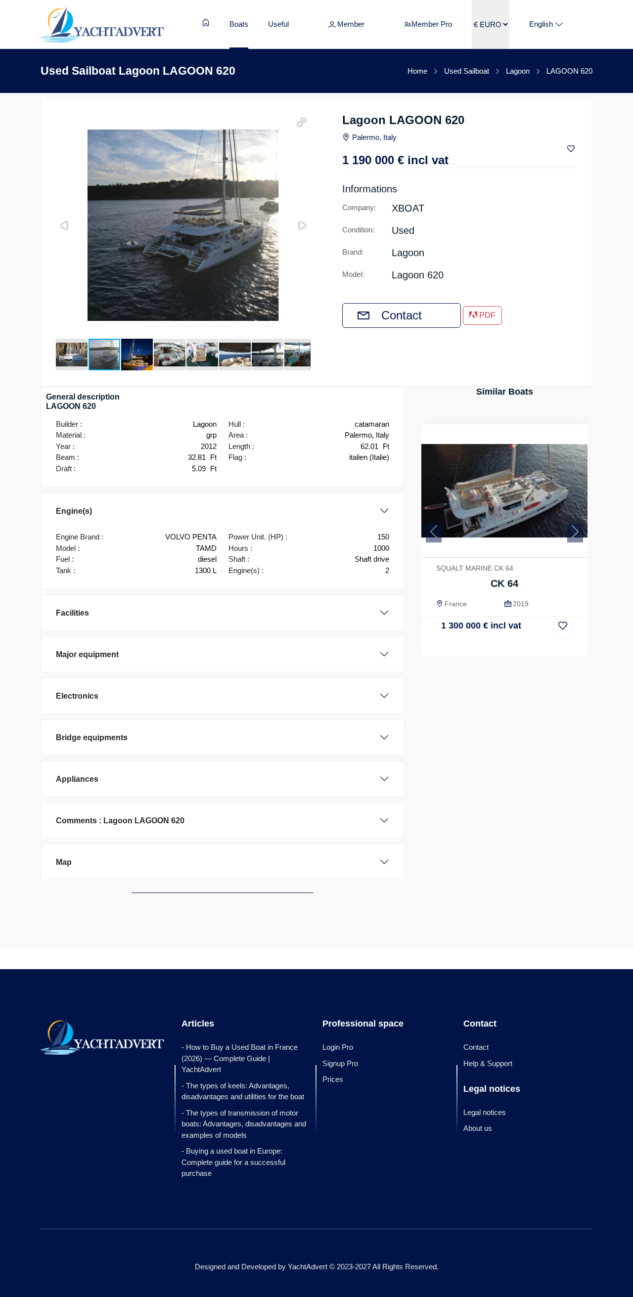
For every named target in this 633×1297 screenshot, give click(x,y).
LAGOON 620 (569, 71)
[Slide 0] (504, 648)
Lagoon (518, 71)
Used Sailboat (466, 71)
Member (350, 24)
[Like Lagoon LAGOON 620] (572, 149)
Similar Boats (504, 392)
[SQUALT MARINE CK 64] (504, 491)
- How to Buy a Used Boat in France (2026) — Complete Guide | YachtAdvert (239, 1058)
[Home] (206, 22)
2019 (521, 604)
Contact (401, 315)
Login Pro (337, 1047)
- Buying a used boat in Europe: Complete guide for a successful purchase (233, 1162)
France (456, 604)
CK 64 (504, 583)
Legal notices (484, 1112)
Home (417, 71)
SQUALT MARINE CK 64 (474, 568)
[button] (302, 122)
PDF (486, 315)
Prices (332, 1079)
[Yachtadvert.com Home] (102, 24)
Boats (238, 24)
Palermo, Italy (374, 137)
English (541, 24)
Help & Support (487, 1063)
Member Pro (431, 24)
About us (477, 1128)
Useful (278, 24)
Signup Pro (340, 1063)
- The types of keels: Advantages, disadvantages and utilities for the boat (242, 1091)
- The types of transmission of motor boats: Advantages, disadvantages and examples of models (243, 1124)
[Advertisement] (504, 731)
